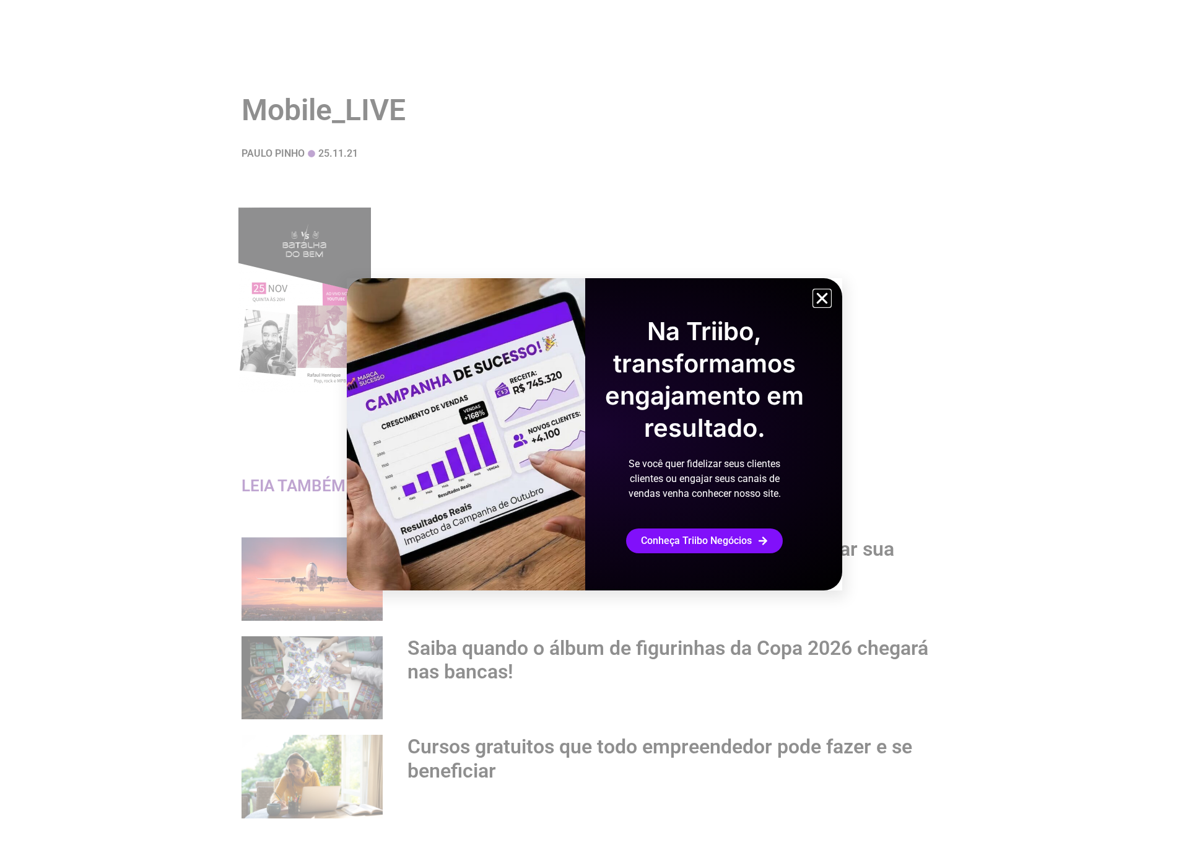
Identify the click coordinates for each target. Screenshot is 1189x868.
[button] (822, 298)
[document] (594, 434)
